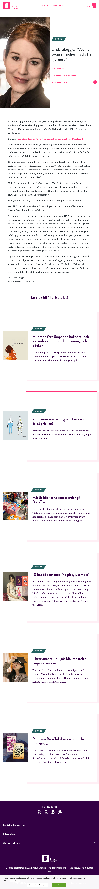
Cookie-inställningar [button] (37, 885)
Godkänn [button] (59, 885)
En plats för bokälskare (52, 5)
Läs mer (15, 881)
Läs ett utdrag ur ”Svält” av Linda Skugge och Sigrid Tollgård (50, 139)
